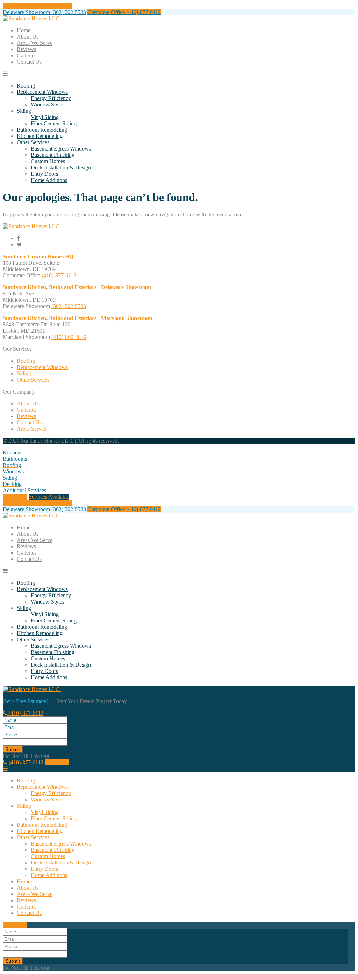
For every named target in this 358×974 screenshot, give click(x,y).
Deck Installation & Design (61, 168)
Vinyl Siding (45, 117)
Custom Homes (48, 161)
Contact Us (29, 62)
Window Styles (47, 104)
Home (23, 30)
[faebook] (18, 238)
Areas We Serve (34, 43)
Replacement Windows (42, 92)
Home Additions (49, 180)
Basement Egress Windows (61, 149)
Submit (13, 749)
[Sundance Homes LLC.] (32, 18)
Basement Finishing (52, 155)
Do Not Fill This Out (26, 756)
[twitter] (19, 245)
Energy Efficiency (51, 98)
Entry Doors (44, 174)
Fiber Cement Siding (54, 123)
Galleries (26, 55)
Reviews (26, 49)
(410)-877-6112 (59, 275)
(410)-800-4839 (68, 337)
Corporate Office (124, 12)
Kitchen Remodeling (40, 136)
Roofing (26, 86)
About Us (27, 37)
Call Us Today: (37, 6)
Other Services (33, 142)
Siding (24, 111)
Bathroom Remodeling (42, 130)
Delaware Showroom (44, 12)
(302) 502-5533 (68, 306)
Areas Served (31, 429)
